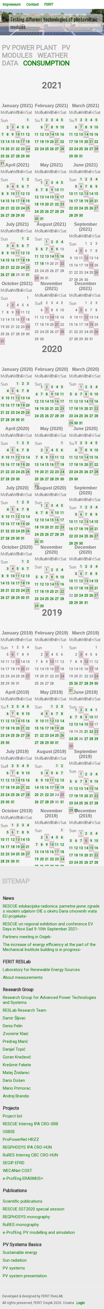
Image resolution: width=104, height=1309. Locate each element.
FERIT (48, 4)
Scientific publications (22, 1201)
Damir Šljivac (14, 1018)
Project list (12, 1116)
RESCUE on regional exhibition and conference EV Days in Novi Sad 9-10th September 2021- (48, 926)
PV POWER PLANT (29, 48)
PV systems (14, 1268)
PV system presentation (25, 1275)
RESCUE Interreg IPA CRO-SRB (30, 1123)
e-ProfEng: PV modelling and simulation (39, 1232)
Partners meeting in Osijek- (27, 936)
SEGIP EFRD (13, 1162)
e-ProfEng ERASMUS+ (23, 1178)
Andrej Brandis (16, 1096)
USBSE (9, 1131)
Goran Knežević (17, 1057)
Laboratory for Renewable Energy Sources (41, 969)
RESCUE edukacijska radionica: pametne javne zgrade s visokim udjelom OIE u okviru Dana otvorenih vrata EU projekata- (51, 911)
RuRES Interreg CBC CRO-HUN (30, 1155)
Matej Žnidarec (16, 1072)
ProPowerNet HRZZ (21, 1139)
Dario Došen (14, 1080)
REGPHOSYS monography (26, 1216)
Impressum (12, 4)
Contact (32, 4)
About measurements (23, 977)
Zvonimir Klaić (16, 1033)
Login (81, 1303)
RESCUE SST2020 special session (33, 1209)
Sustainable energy (20, 1252)
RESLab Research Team (24, 1010)
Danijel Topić (14, 1049)
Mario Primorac (17, 1088)
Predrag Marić (15, 1041)
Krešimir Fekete (17, 1064)
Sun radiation (15, 1260)
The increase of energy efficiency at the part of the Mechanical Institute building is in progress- (49, 947)
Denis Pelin (12, 1025)
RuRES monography (21, 1224)
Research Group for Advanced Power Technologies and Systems (49, 1000)
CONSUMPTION (46, 63)
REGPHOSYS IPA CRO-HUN (27, 1147)
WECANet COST (17, 1170)
